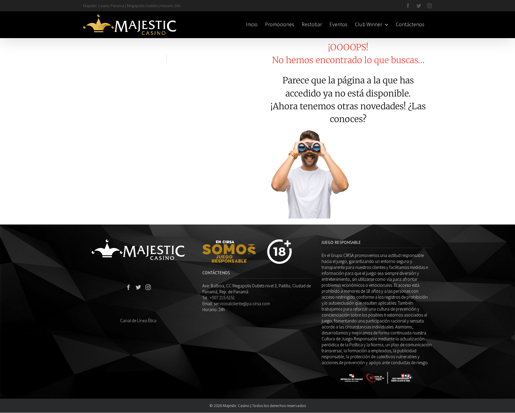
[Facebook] (128, 287)
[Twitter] (138, 287)
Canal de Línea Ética (138, 320)
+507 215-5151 (222, 297)
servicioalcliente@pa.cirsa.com (242, 303)
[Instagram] (148, 287)
